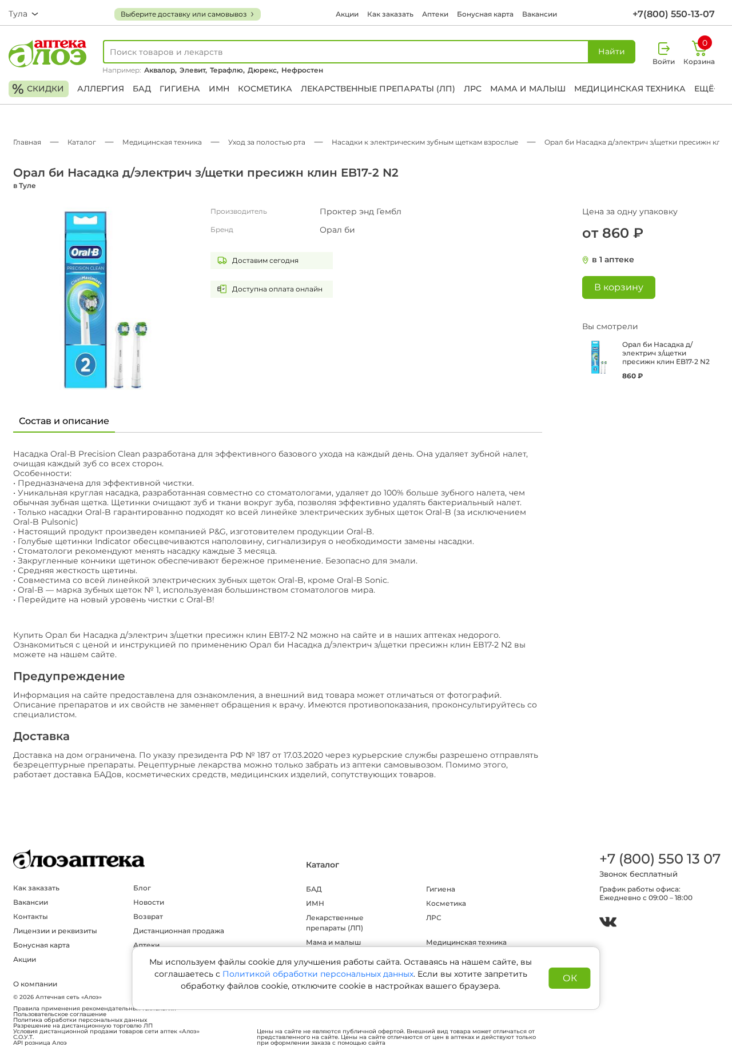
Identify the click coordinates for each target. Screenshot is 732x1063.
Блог (142, 888)
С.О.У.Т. (23, 1037)
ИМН (219, 88)
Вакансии (539, 14)
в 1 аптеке (613, 260)
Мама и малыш (528, 88)
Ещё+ (706, 88)
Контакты (30, 916)
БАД (142, 88)
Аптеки (435, 14)
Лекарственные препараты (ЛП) (378, 88)
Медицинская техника (630, 88)
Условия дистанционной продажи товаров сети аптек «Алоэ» (106, 1031)
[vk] (607, 923)
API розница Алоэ (40, 1043)
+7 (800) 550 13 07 (659, 858)
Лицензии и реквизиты (55, 930)
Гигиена (180, 88)
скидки (38, 89)
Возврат (148, 916)
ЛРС (473, 88)
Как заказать (390, 14)
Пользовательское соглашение (59, 1014)
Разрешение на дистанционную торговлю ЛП (83, 1026)
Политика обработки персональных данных (80, 1020)
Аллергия (100, 88)
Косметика (265, 88)
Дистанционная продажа (178, 930)
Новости (148, 902)
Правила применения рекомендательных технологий (94, 1009)
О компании (35, 984)
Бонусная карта (485, 14)
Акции (347, 14)
